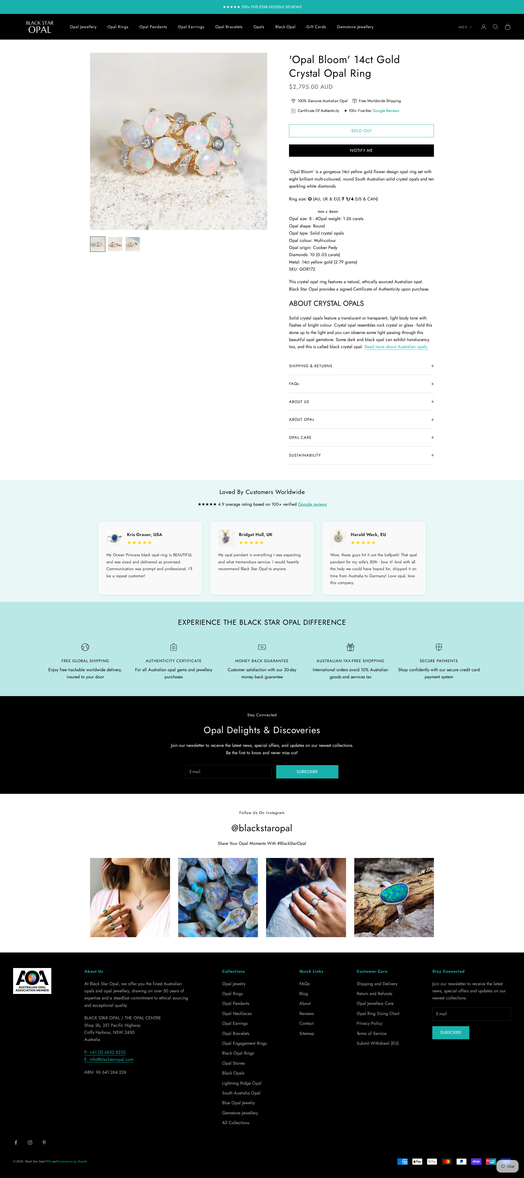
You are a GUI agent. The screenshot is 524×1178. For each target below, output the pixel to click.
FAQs (304, 984)
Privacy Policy (369, 1023)
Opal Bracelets (229, 26)
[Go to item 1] (97, 244)
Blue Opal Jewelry (238, 1103)
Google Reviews (386, 110)
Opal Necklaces (237, 1013)
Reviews (306, 1013)
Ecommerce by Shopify (72, 1161)
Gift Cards (316, 26)
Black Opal (285, 26)
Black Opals (233, 1073)
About (305, 1003)
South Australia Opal (241, 1093)
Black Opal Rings (238, 1053)
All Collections (235, 1123)
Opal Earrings (191, 26)
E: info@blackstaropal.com (108, 1059)
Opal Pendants (153, 26)
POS (48, 1161)
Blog (303, 993)
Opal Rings (118, 26)
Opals (259, 26)
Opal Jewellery (83, 26)
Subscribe (307, 772)
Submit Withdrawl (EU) (378, 1043)
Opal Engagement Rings (244, 1043)
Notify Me (361, 150)
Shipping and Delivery (377, 984)
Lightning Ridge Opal (241, 1083)
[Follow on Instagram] (30, 1142)
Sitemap (306, 1033)
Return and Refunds (374, 993)
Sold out (361, 131)
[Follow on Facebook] (16, 1142)
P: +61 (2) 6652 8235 (105, 1052)
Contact (306, 1023)
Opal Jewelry (234, 984)
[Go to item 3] (132, 244)
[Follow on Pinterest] (44, 1142)
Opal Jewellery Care (375, 1003)
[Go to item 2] (115, 244)
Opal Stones (233, 1063)
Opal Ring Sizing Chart (378, 1013)
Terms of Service (371, 1033)
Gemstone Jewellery (355, 26)
